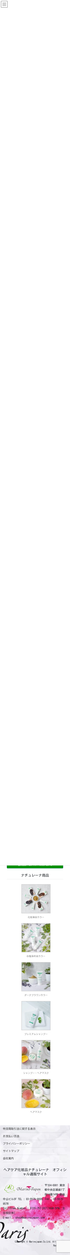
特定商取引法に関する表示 (19, 1128)
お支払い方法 (11, 1136)
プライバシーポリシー (16, 1143)
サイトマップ (11, 1151)
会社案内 (8, 1158)
